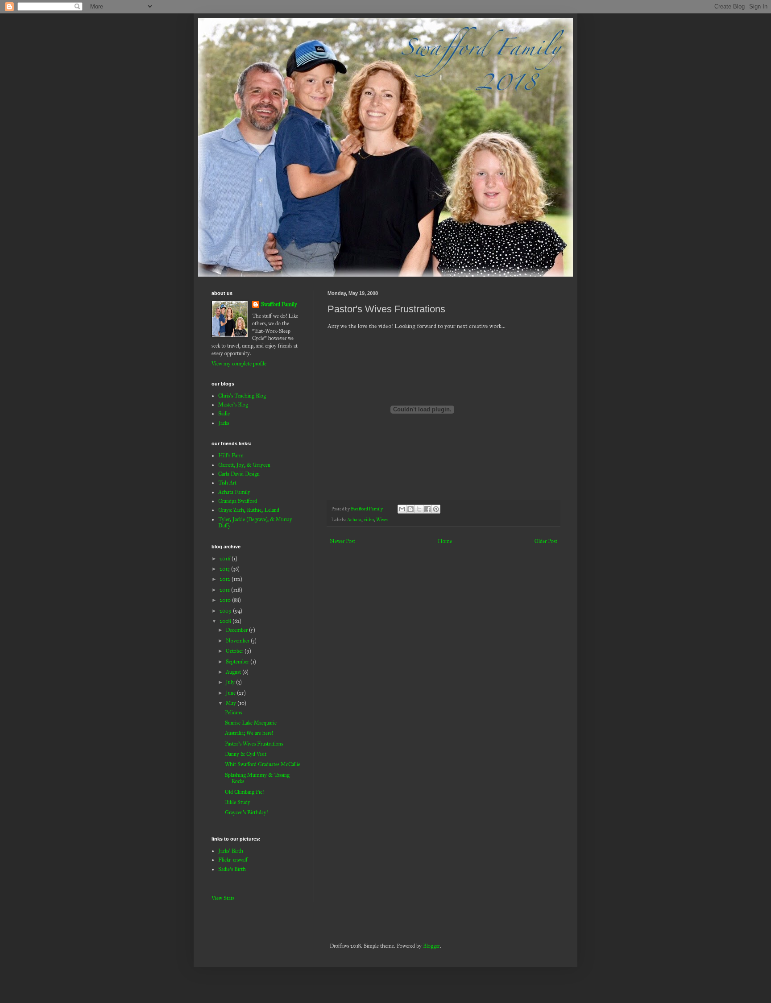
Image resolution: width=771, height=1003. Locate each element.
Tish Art (227, 483)
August (234, 672)
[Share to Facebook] (427, 509)
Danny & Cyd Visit (245, 754)
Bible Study (237, 802)
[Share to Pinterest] (435, 509)
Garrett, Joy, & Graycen (244, 465)
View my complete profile (238, 364)
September (238, 662)
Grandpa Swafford (237, 501)
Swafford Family (279, 304)
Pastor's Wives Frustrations (254, 744)
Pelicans (233, 712)
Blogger (431, 946)
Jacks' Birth (230, 851)
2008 (226, 621)
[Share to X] (419, 509)
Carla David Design (239, 474)
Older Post (546, 541)
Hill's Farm (231, 455)
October (235, 651)
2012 (226, 579)
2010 (226, 600)
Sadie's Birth (232, 869)
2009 (226, 611)
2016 (226, 558)
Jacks (223, 423)
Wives (382, 519)
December (237, 630)
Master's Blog (233, 405)
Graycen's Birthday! (246, 812)
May (231, 703)
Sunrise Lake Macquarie (251, 723)
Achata (354, 519)
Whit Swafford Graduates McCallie (262, 764)
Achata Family (234, 492)
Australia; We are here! (249, 733)
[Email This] (402, 509)
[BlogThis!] (410, 509)
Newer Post (342, 541)
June (231, 693)
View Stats (222, 898)
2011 (225, 590)
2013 (225, 569)
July (231, 682)
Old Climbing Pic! (244, 792)
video (369, 519)
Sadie (224, 413)
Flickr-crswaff (233, 860)
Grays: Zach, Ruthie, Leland (248, 510)
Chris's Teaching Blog (242, 396)
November (238, 641)
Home (445, 541)
